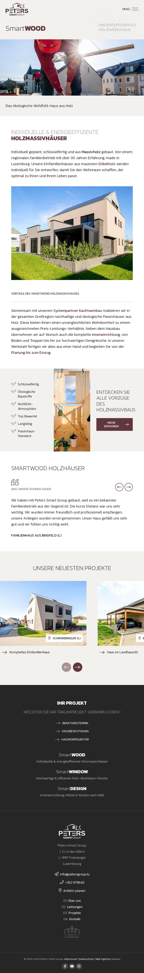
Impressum (70, 959)
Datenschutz (86, 959)
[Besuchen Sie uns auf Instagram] (79, 966)
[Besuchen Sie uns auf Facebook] (65, 966)
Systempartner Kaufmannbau (77, 310)
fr (116, 9)
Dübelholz (107, 164)
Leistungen (74, 906)
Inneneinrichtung (106, 334)
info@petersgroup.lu (74, 874)
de (110, 9)
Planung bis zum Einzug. (31, 352)
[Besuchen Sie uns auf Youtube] (72, 966)
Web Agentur (103, 959)
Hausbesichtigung (75, 731)
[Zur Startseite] (17, 9)
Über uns (74, 900)
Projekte (74, 912)
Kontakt (74, 918)
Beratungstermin (75, 723)
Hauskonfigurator (75, 739)
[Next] (77, 667)
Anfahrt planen (74, 890)
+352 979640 (74, 882)
